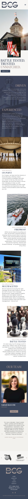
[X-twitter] (13, 493)
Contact (14, 483)
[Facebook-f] (15, 493)
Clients (14, 481)
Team (14, 480)
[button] (25, 5)
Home (14, 476)
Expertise (14, 478)
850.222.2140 (14, 489)
